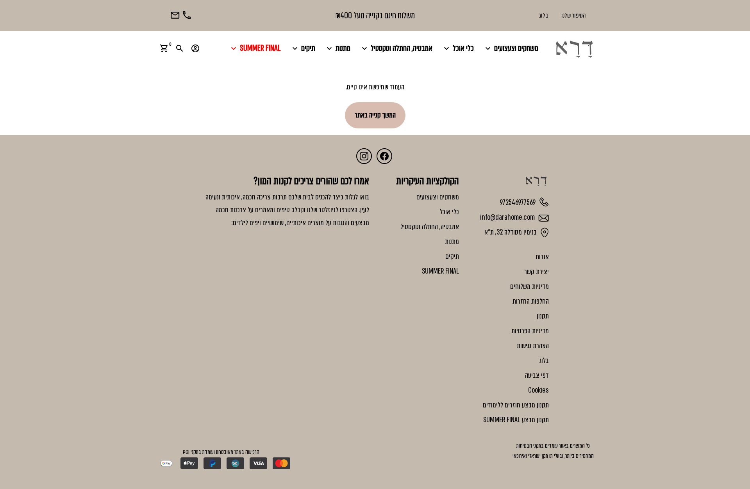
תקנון (543, 316)
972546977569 (518, 202)
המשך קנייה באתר (375, 115)
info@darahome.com (508, 217)
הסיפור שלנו (573, 15)
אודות (542, 257)
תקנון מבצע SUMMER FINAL (516, 420)
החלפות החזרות (530, 301)
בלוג (543, 15)
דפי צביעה (537, 375)
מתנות (337, 48)
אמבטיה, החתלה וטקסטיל (396, 48)
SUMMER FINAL (255, 48)
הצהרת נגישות (533, 345)
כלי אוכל (458, 48)
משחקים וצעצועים (510, 48)
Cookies (538, 390)
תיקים (302, 48)
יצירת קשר (536, 271)
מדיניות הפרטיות (530, 331)
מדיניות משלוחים (529, 286)
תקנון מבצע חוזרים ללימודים (516, 405)
